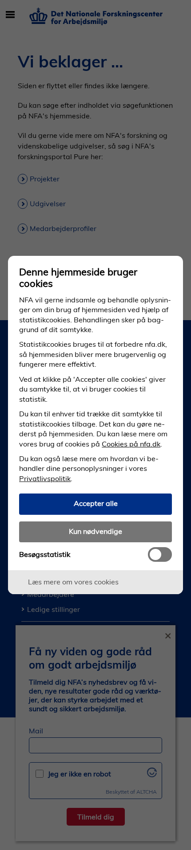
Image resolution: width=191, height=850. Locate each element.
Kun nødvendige (95, 531)
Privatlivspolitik (45, 478)
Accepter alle (96, 503)
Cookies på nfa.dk (131, 443)
